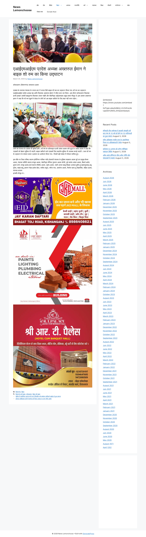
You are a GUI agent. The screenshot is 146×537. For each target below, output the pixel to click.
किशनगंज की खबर (20, 394)
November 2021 (110, 375)
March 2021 (108, 404)
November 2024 (110, 254)
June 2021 (107, 393)
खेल (128, 5)
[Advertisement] (118, 56)
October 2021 (109, 378)
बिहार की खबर (36, 394)
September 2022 (110, 338)
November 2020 (110, 418)
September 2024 (110, 262)
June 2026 (107, 185)
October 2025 (109, 214)
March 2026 (108, 196)
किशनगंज (18, 392)
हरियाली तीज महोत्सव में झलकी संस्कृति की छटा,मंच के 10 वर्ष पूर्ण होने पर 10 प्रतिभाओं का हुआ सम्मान (117, 133)
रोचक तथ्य (40, 12)
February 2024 (109, 287)
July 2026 (107, 181)
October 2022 (109, 334)
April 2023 (107, 313)
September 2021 (110, 382)
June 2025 (107, 229)
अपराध (68, 5)
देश (44, 5)
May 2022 (107, 353)
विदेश (50, 5)
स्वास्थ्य (94, 5)
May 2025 (107, 232)
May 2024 (107, 276)
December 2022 (110, 327)
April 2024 (107, 280)
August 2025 (108, 221)
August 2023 (108, 298)
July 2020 (107, 433)
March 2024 (108, 283)
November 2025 (110, 211)
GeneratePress (88, 534)
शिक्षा (102, 5)
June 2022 (107, 349)
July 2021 (107, 389)
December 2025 (110, 207)
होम (38, 5)
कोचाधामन (29, 394)
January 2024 (109, 291)
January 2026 (109, 203)
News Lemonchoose (22, 8)
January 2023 (109, 323)
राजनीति (76, 5)
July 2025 (107, 225)
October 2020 (109, 422)
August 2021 (108, 385)
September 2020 (110, 425)
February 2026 (109, 200)
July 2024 (107, 269)
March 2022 (108, 360)
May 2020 (107, 440)
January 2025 (109, 247)
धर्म (84, 5)
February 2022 (109, 364)
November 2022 (110, 331)
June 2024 (107, 273)
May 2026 (107, 189)
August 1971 (108, 444)
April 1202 (107, 447)
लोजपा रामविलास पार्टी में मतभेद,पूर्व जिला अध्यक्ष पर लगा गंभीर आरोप (34, 399)
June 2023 (107, 305)
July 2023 (107, 302)
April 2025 (107, 236)
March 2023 (108, 316)
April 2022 (107, 356)
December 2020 (110, 415)
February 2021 (109, 407)
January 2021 (108, 411)
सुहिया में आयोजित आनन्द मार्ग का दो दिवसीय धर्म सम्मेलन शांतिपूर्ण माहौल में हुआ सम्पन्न (38, 396)
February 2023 (109, 320)
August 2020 (108, 429)
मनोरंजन (117, 5)
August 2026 (108, 178)
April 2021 (107, 400)
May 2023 (107, 309)
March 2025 (108, 240)
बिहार (57, 5)
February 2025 (109, 243)
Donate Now (51, 12)
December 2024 (110, 251)
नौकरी (109, 5)
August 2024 (108, 265)
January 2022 (109, 367)
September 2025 (110, 218)
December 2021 (110, 371)
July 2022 (107, 345)
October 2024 (109, 258)
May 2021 (107, 396)
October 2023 (109, 294)
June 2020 (107, 436)
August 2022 (108, 342)
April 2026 (107, 192)
